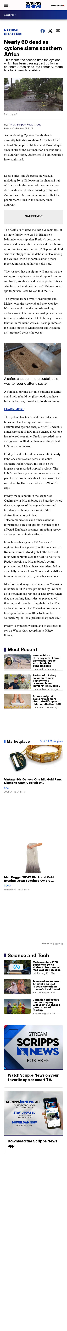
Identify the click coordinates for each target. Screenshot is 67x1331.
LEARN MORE (14, 409)
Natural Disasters (13, 31)
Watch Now (57, 5)
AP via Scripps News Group (25, 124)
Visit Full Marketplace (51, 741)
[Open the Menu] (6, 5)
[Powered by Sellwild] (58, 943)
